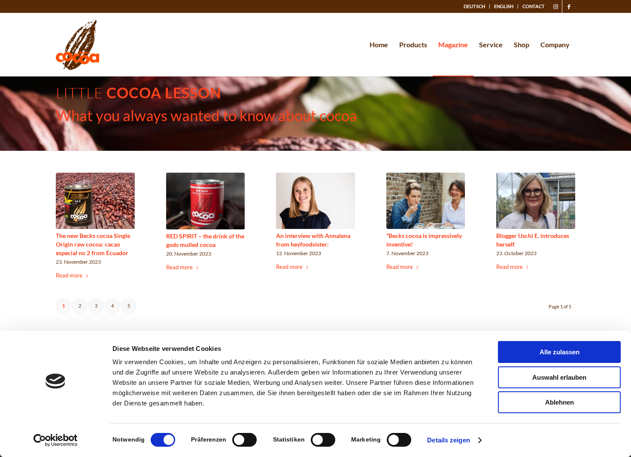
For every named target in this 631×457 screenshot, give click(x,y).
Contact (533, 6)
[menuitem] (474, 6)
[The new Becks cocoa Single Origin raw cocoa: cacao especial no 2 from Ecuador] (95, 201)
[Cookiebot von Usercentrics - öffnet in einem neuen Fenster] (55, 440)
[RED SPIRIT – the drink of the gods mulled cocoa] (205, 201)
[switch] (244, 440)
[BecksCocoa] (77, 44)
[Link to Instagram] (555, 6)
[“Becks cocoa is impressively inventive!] (425, 201)
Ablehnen (559, 402)
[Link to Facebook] (568, 6)
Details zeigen (448, 440)
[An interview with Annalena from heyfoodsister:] (315, 201)
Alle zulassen (559, 352)
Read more (69, 275)
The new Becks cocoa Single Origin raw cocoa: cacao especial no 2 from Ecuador (93, 244)
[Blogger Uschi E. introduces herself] (535, 201)
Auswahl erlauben (559, 377)
